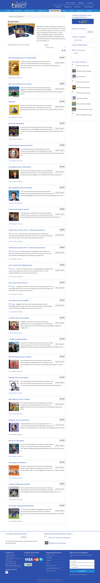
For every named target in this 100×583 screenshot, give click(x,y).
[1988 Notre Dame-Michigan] (74, 72)
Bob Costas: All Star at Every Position (20, 84)
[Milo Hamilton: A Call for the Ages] (14, 407)
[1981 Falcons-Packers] (74, 99)
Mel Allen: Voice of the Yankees (18, 377)
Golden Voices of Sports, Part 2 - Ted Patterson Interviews (27, 247)
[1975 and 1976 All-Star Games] (74, 110)
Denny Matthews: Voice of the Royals (20, 188)
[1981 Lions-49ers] (74, 78)
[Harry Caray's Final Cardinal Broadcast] (12, 269)
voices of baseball (12, 117)
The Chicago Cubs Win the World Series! (21, 506)
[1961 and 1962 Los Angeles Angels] (74, 105)
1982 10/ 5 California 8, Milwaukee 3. (60, 537)
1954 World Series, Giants (83, 87)
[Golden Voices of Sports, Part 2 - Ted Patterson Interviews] (14, 251)
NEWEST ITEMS (50, 555)
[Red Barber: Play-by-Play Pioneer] (14, 428)
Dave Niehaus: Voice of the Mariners (20, 167)
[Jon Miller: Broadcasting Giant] (14, 347)
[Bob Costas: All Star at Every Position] (14, 92)
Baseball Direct (18, 5)
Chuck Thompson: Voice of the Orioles (21, 145)
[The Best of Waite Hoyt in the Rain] (14, 492)
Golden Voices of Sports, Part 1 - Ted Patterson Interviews (27, 230)
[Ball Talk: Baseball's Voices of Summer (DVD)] (14, 68)
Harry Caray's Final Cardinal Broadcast (20, 265)
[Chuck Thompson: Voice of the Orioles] (14, 153)
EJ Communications (58, 581)
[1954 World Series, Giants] (74, 89)
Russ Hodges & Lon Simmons (17, 462)
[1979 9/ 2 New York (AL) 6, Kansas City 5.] (74, 94)
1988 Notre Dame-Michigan (83, 71)
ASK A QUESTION (50, 565)
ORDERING (49, 557)
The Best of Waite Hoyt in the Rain (19, 484)
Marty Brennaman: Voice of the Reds (20, 357)
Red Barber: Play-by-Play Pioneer (19, 420)
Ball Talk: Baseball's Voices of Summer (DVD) (22, 58)
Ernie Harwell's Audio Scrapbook (19, 209)
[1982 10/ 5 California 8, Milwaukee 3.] (74, 67)
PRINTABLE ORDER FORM (52, 568)
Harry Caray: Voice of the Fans (18, 283)
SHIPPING (48, 560)
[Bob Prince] (14, 109)
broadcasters (20, 117)
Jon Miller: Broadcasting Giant (18, 339)
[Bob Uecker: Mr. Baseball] (14, 131)
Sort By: (46, 45)
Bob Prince (12, 102)
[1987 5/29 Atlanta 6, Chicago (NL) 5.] (74, 116)
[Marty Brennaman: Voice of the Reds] (14, 364)
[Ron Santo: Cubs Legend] (14, 448)
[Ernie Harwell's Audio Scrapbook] (14, 217)
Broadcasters (19, 77)
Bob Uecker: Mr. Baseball (16, 123)
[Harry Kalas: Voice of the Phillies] (12, 304)
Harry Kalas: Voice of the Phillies (19, 300)
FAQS (47, 563)
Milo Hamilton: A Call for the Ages (19, 399)
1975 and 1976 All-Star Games (84, 109)
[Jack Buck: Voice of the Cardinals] (14, 326)
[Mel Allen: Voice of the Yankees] (14, 385)
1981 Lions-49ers (81, 76)
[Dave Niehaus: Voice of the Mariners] (14, 175)
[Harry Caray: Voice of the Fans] (12, 286)
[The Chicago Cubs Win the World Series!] (14, 513)
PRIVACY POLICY (50, 571)
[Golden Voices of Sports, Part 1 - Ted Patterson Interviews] (13, 234)
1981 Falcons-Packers (82, 98)
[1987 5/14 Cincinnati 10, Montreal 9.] (74, 83)
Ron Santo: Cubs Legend (16, 440)
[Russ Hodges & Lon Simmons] (14, 470)
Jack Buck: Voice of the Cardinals (19, 318)
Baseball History (12, 77)
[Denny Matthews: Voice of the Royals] (14, 195)
